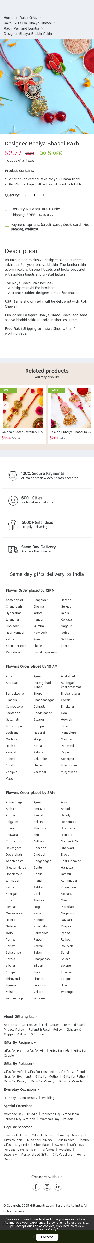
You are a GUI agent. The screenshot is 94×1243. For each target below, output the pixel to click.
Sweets (60, 1145)
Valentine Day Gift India (20, 1114)
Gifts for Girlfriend (72, 1072)
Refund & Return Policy (45, 1030)
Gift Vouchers (62, 1155)
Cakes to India (42, 1135)
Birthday (10, 1098)
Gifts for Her (13, 1051)
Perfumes (47, 1150)
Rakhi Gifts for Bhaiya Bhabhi (28, 23)
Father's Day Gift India (20, 1119)
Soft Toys (77, 1145)
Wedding (48, 1098)
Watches (65, 1150)
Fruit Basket (65, 1140)
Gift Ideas (38, 1035)
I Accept (47, 1237)
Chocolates (42, 1145)
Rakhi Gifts (28, 18)
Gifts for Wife (13, 1072)
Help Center (50, 1025)
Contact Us (30, 1025)
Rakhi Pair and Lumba (21, 28)
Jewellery (10, 1155)
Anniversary (28, 1098)
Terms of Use (73, 1025)
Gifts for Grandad (71, 1082)
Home (8, 18)
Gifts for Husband (41, 1072)
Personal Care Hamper (20, 1150)
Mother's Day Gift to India (60, 1114)
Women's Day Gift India (57, 1119)
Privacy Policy (14, 1030)
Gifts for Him (36, 1051)
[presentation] (4, 405)
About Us (10, 1025)
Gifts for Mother (47, 1077)
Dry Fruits (22, 1145)
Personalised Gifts (34, 1155)
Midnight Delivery (39, 1140)
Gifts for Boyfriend (17, 1077)
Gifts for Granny (42, 1082)
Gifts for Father (74, 1077)
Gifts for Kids (60, 1051)
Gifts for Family (15, 1082)
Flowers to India (15, 1135)
